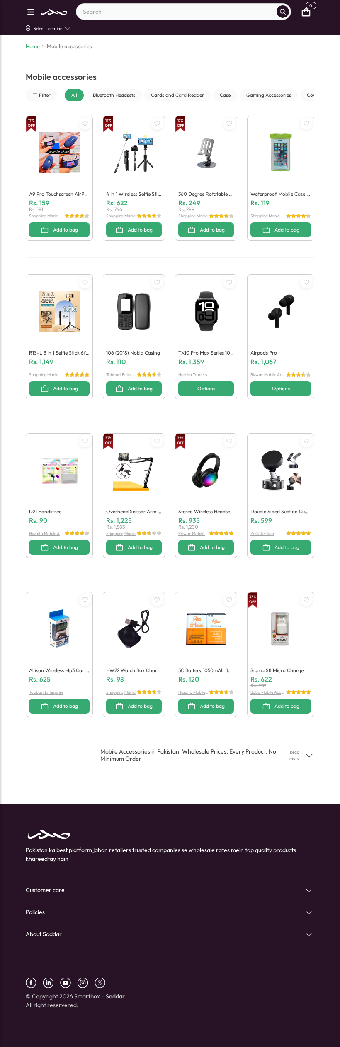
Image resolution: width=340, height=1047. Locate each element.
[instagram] (86, 983)
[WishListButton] (85, 123)
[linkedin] (51, 983)
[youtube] (68, 983)
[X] (103, 983)
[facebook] (34, 983)
